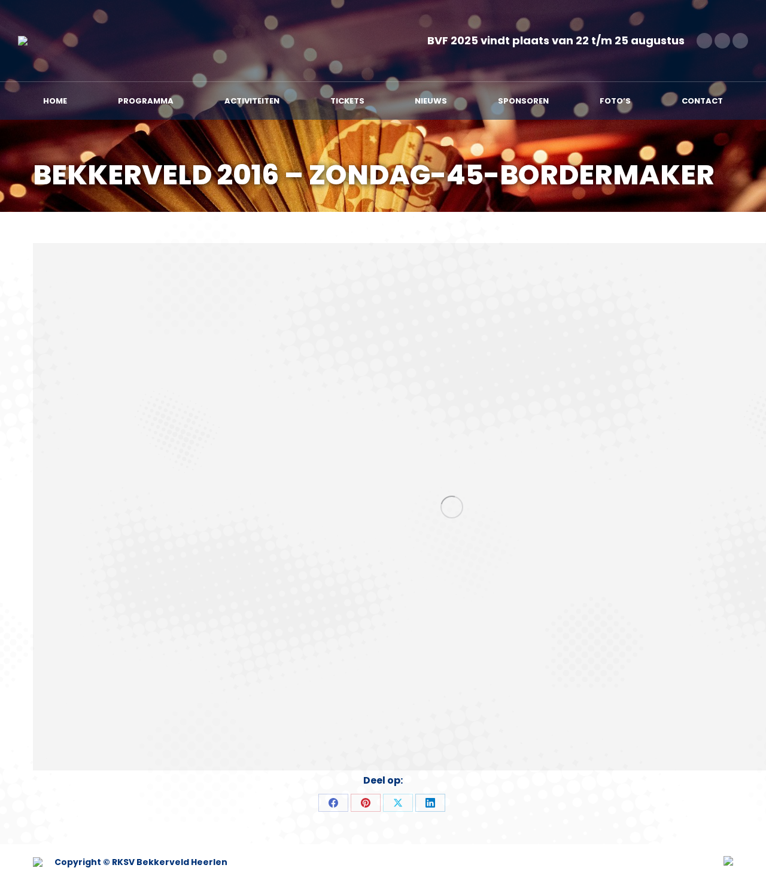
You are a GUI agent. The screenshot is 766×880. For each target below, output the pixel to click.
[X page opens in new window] (722, 40)
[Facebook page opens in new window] (704, 40)
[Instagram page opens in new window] (740, 40)
